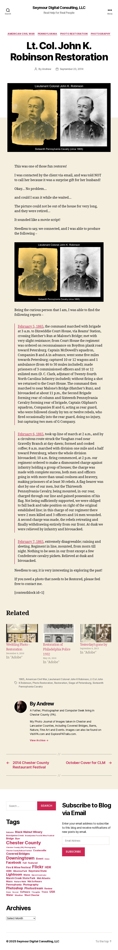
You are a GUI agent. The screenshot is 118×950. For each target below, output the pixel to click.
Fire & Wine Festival (18, 867)
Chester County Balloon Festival (19, 851)
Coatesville (39, 850)
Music (9, 881)
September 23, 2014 (71, 69)
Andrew (46, 69)
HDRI (9, 871)
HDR (48, 867)
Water (9, 895)
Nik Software (35, 881)
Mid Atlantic (43, 878)
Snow (8, 892)
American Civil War (21, 33)
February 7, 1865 (30, 542)
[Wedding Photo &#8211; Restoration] (22, 633)
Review (48, 888)
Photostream (33, 888)
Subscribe (73, 851)
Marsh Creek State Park (20, 878)
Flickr (37, 866)
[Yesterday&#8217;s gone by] (96, 633)
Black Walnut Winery (28, 832)
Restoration (60, 682)
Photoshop (14, 888)
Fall (25, 863)
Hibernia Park (20, 871)
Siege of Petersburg (80, 682)
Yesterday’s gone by (93, 645)
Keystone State (38, 871)
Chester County (23, 842)
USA (52, 891)
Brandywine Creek (15, 835)
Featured (32, 863)
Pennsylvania (47, 33)
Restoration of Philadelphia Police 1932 (56, 649)
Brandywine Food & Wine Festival (39, 835)
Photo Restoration (74, 33)
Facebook (13, 862)
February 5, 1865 (30, 326)
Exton (47, 859)
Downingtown (20, 858)
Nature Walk (20, 881)
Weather (19, 895)
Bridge (10, 838)
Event (39, 858)
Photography (100, 33)
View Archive (39, 740)
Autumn (10, 832)
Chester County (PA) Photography (21, 847)
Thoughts (35, 892)
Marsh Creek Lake (39, 875)
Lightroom (14, 874)
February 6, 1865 (30, 434)
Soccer (15, 892)
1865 (21, 679)
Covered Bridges (18, 854)
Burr (17, 838)
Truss (44, 891)
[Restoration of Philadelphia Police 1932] (59, 633)
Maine (27, 875)
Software (25, 892)
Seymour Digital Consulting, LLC (59, 8)
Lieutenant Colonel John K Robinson (68, 679)
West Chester (31, 895)
